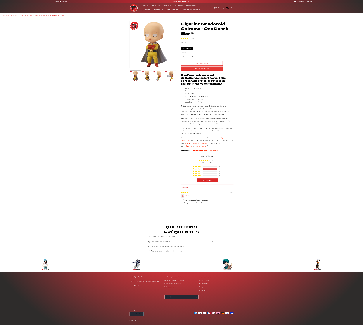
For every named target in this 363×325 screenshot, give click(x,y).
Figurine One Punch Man (208, 150)
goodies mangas (200, 146)
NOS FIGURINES (26, 15)
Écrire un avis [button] (207, 180)
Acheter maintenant (202, 69)
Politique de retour (170, 287)
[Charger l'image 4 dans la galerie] (170, 75)
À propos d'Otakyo (205, 277)
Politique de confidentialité (172, 283)
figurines (189, 146)
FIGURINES (15, 15)
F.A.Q (201, 287)
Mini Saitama (187, 48)
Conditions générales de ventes (174, 280)
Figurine (195, 150)
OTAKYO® (5, 15)
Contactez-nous (204, 280)
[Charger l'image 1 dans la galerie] (135, 75)
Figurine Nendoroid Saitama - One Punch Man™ (50, 15)
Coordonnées (203, 283)
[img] (185, 192)
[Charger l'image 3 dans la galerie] (158, 75)
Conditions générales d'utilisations (174, 277)
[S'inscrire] (196, 297)
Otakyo (136, 320)
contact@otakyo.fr (136, 277)
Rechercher (202, 290)
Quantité (183, 52)
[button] (146, 6)
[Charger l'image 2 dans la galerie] (147, 75)
